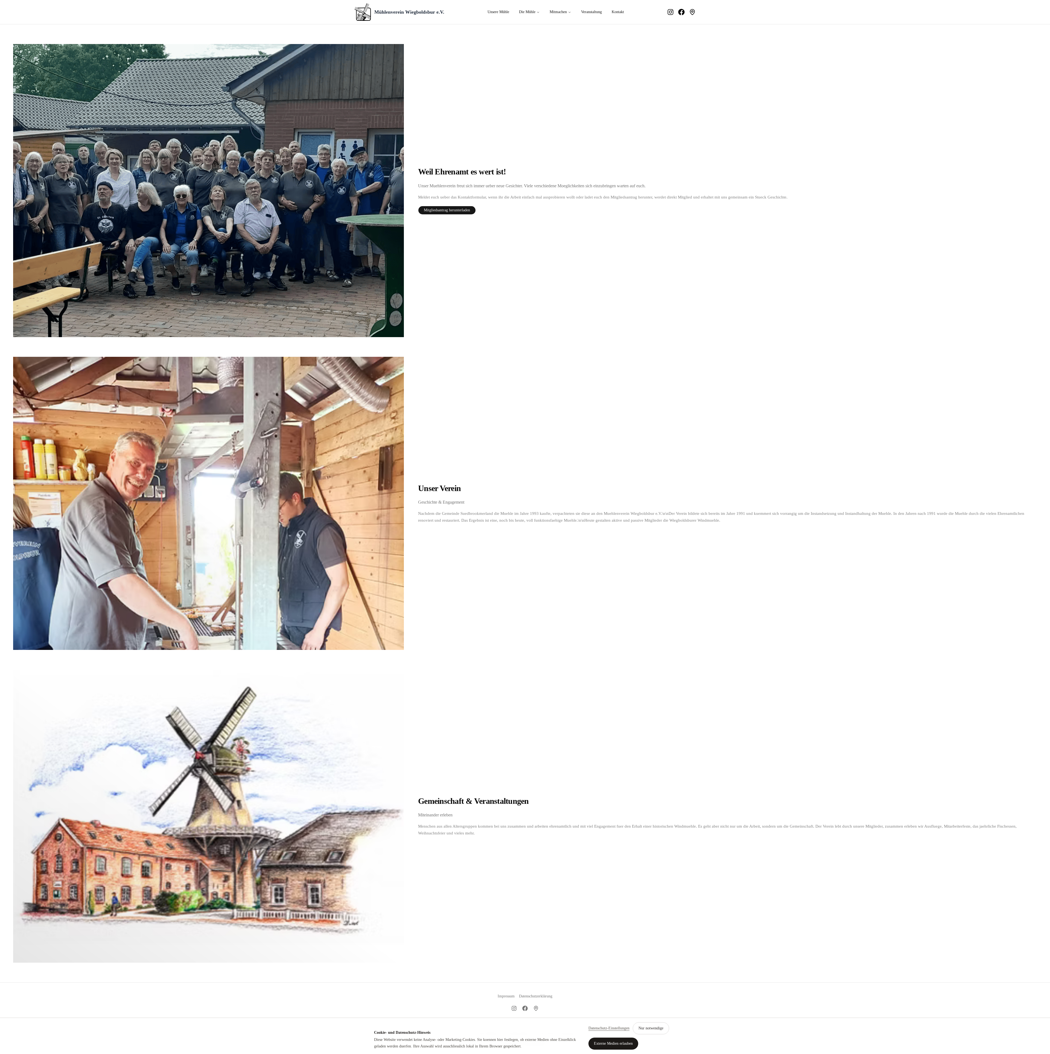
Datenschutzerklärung (535, 996)
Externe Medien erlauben (613, 1043)
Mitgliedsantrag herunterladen (447, 210)
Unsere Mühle (498, 12)
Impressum (506, 996)
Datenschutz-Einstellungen (608, 1028)
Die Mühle (527, 12)
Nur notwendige (650, 1028)
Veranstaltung (591, 12)
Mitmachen (558, 12)
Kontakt (618, 12)
